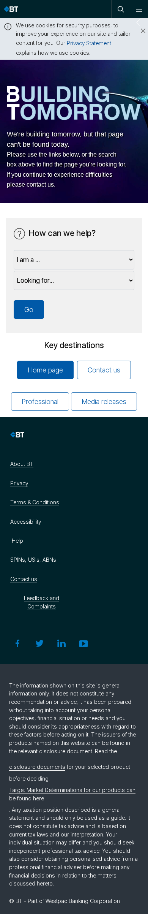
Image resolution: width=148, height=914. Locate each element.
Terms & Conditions (34, 502)
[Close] (138, 31)
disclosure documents (37, 767)
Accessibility (25, 521)
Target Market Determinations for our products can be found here (72, 794)
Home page (45, 370)
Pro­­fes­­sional (40, 402)
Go (28, 310)
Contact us (104, 370)
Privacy (19, 483)
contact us (40, 184)
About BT (21, 464)
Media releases (104, 402)
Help (17, 540)
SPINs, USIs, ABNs (33, 559)
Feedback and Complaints (41, 602)
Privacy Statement (89, 43)
